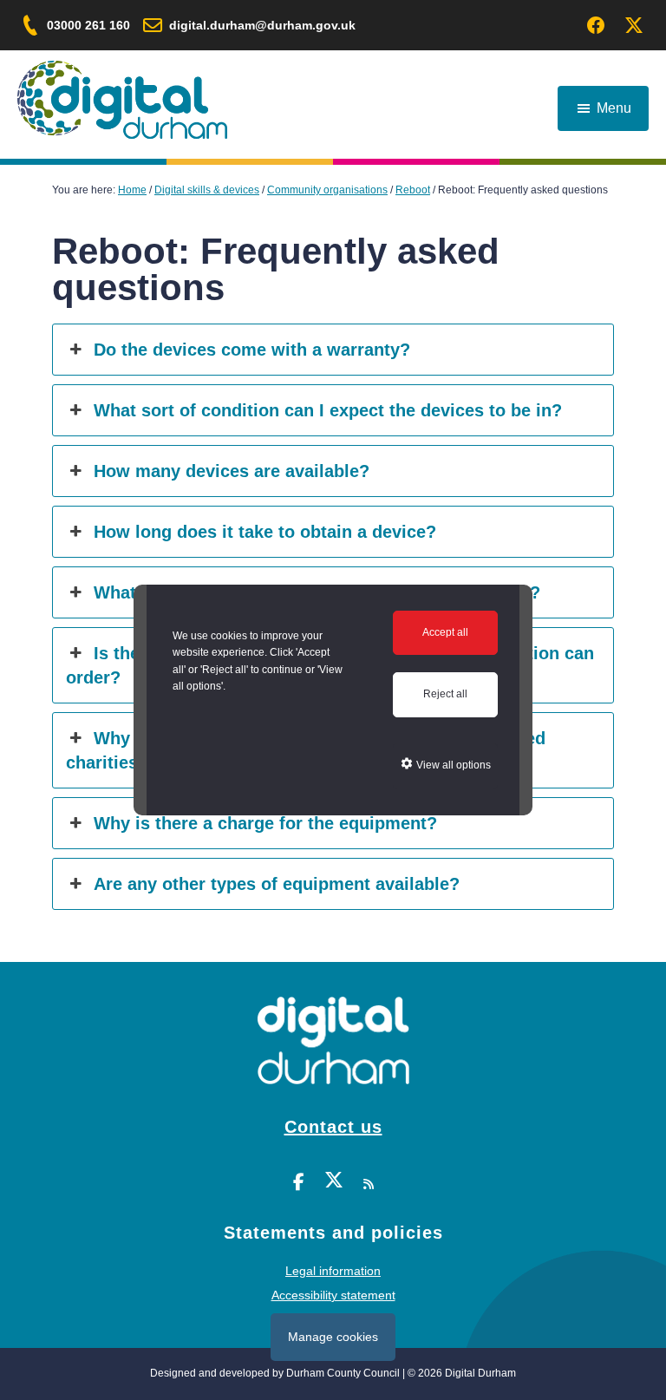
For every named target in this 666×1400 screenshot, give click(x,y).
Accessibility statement (333, 1295)
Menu (614, 108)
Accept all (445, 632)
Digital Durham (122, 100)
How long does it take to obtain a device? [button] (265, 531)
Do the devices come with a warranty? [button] (252, 349)
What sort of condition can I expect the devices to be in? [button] (328, 410)
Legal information (333, 1271)
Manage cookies (333, 1337)
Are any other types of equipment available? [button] (277, 883)
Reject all (445, 694)
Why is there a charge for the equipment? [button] (265, 823)
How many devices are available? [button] (231, 471)
